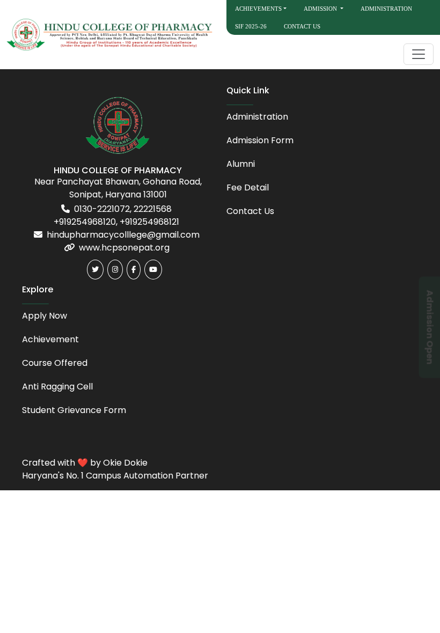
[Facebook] (134, 269)
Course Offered (54, 363)
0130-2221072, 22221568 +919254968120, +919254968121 (116, 215)
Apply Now (44, 316)
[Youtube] (153, 269)
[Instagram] (115, 269)
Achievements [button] (258, 8)
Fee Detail (247, 187)
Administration (386, 8)
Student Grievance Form (74, 410)
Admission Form (260, 140)
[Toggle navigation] (419, 54)
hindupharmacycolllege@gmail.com (123, 235)
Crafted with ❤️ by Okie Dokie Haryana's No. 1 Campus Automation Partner (115, 469)
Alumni (240, 164)
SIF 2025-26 (251, 26)
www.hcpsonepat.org (124, 247)
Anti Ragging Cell (57, 386)
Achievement (50, 339)
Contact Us (302, 26)
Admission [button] (321, 8)
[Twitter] (95, 269)
